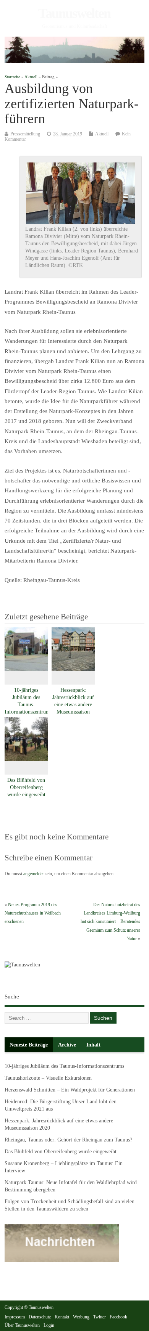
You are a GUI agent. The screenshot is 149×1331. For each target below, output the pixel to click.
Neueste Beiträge (29, 1045)
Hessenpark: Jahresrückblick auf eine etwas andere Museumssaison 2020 (73, 704)
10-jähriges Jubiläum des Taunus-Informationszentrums (64, 1066)
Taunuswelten (74, 13)
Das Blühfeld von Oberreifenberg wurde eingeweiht (26, 787)
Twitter (99, 1317)
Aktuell (102, 134)
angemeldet (33, 873)
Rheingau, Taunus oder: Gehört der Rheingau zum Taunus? (68, 1140)
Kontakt (62, 1317)
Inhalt (93, 1045)
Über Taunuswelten (22, 1325)
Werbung (81, 1317)
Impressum (15, 1317)
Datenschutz (40, 1317)
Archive (67, 1045)
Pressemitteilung (25, 134)
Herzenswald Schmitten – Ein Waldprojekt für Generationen (70, 1090)
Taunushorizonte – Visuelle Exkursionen (48, 1078)
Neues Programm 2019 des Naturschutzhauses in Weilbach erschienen (33, 913)
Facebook (118, 1317)
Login (49, 1325)
